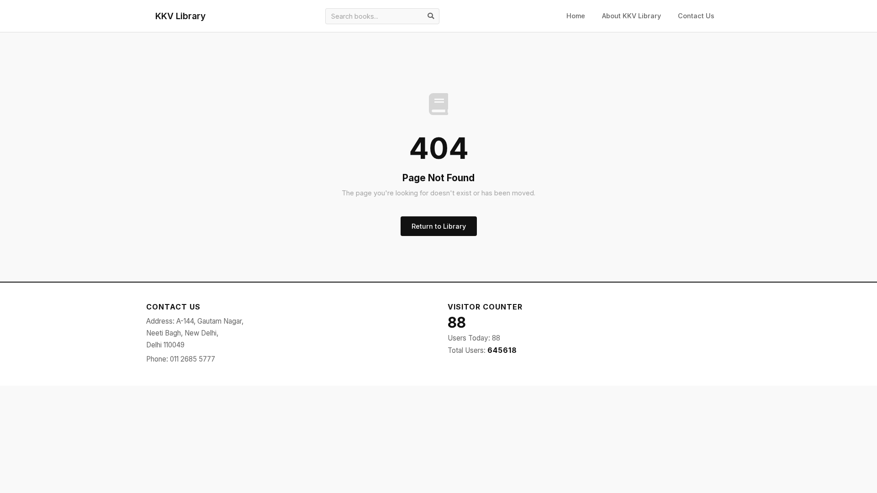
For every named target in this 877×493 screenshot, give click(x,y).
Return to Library (439, 226)
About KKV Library (631, 16)
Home (575, 16)
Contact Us (696, 16)
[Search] (431, 15)
